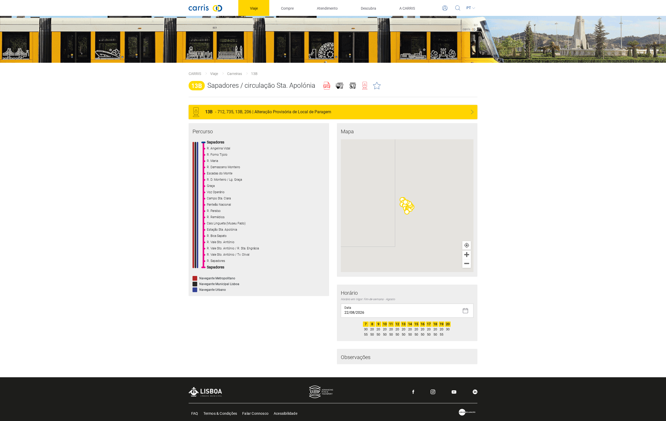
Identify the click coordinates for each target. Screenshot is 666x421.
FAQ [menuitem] (194, 413)
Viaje (214, 74)
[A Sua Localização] (466, 245)
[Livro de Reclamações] (467, 412)
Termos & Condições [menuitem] (220, 413)
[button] (406, 212)
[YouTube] (454, 392)
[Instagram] (433, 391)
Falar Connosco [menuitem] (255, 413)
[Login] (444, 8)
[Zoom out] (466, 263)
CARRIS (195, 74)
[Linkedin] (475, 391)
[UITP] (321, 392)
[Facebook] (413, 392)
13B (254, 74)
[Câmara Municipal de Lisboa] (205, 391)
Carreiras (234, 74)
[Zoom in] (466, 254)
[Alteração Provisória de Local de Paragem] (472, 112)
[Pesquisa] (457, 8)
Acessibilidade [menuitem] (285, 413)
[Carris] (205, 8)
